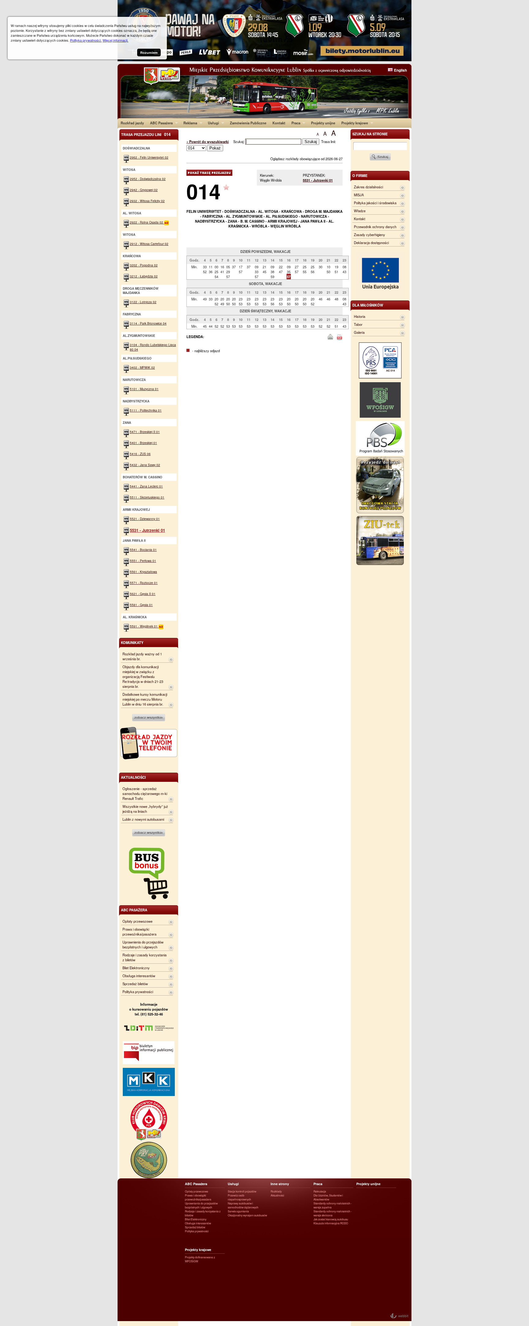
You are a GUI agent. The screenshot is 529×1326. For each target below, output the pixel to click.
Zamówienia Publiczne (248, 122)
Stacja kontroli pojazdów (242, 1191)
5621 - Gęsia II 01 (143, 593)
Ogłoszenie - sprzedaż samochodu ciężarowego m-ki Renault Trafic (144, 793)
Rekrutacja (319, 1191)
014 (203, 191)
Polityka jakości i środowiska (375, 202)
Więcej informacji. (115, 40)
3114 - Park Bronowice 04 (148, 323)
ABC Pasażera (160, 122)
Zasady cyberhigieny (369, 234)
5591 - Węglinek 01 (144, 626)
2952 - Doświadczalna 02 (148, 178)
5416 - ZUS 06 (140, 453)
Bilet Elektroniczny (136, 967)
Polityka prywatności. (86, 40)
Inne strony (280, 1183)
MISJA (359, 194)
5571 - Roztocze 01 (144, 582)
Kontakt (278, 122)
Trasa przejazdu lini (146, 134)
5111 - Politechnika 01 (146, 410)
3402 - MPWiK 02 (142, 367)
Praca (294, 122)
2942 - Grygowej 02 (144, 189)
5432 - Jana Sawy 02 (145, 464)
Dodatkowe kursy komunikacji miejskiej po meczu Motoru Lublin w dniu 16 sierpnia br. (144, 699)
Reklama (188, 122)
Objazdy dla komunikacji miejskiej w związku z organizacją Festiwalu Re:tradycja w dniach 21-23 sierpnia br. (142, 676)
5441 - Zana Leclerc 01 (146, 486)
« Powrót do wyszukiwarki (207, 141)
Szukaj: (239, 141)
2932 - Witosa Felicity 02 (147, 200)
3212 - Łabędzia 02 (144, 276)
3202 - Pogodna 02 (144, 265)
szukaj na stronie (370, 133)
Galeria (359, 332)
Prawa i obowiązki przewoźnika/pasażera (139, 931)
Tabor (358, 324)
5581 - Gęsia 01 (141, 604)
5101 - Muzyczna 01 (144, 388)
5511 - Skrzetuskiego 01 (147, 497)
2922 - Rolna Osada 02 (147, 222)
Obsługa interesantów (138, 975)
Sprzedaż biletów (135, 983)
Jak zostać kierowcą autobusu (330, 1219)
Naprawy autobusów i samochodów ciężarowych (243, 1205)
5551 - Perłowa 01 (143, 560)
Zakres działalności (368, 186)
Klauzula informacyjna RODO (330, 1223)
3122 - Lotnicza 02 (143, 301)
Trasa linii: (328, 141)
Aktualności (277, 1195)
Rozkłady (276, 1191)
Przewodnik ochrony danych (375, 226)
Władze (360, 210)
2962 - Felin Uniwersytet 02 (149, 157)
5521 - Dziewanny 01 (145, 518)
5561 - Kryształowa (143, 571)
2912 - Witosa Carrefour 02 (149, 243)
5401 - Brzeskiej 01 (143, 442)
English (400, 70)
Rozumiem (149, 52)
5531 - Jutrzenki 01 (318, 180)
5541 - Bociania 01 (143, 549)
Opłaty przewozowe (137, 921)
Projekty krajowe (353, 122)
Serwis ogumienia (238, 1211)
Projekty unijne (323, 122)
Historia (359, 316)
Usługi (212, 122)
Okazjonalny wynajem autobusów (247, 1215)
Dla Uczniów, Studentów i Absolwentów (328, 1197)
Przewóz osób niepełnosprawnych (239, 1197)
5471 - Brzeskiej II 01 (145, 431)
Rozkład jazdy (132, 122)
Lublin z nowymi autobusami (143, 819)
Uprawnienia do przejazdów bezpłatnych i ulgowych (142, 944)
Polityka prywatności (137, 991)
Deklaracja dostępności (371, 242)
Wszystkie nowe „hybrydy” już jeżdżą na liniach (145, 809)
